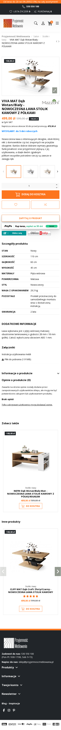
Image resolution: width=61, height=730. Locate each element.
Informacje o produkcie (17, 373)
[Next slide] (57, 171)
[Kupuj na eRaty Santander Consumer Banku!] (39, 232)
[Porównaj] (53, 442)
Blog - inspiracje (11, 703)
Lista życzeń (21, 11)
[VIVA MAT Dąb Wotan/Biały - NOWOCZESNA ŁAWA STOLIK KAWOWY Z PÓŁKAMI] (13, 171)
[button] (3, 571)
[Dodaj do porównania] (45, 205)
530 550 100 (32, 6)
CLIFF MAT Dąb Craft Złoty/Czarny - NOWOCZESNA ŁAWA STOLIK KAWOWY (30, 591)
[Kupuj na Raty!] (14, 233)
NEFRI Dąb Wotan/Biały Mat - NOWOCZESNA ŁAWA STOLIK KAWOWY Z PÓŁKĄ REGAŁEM (30, 493)
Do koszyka (33, 505)
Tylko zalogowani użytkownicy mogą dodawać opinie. (27, 404)
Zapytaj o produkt (30, 218)
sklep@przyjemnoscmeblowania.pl (36, 661)
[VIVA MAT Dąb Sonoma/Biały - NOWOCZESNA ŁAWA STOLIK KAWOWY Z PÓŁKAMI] (47, 171)
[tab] (30, 373)
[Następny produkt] (58, 41)
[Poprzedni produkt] (57, 41)
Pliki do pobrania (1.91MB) (17, 359)
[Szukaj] (36, 23)
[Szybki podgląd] (53, 448)
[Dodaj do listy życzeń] (16, 205)
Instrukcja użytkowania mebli (16, 354)
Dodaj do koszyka (34, 194)
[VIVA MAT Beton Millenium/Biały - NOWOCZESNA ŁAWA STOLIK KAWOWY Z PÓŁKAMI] (30, 171)
